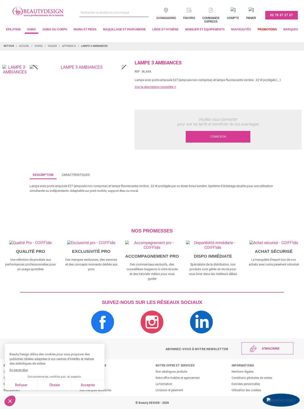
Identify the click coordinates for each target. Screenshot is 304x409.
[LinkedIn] (201, 336)
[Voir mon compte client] (233, 9)
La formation (164, 384)
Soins (31, 29)
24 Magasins (166, 18)
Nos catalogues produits (171, 371)
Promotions (267, 29)
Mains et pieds (85, 29)
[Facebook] (102, 336)
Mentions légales (243, 371)
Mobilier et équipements (205, 29)
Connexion (218, 136)
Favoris (189, 18)
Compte (233, 18)
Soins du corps (55, 29)
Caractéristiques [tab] (76, 175)
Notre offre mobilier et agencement (178, 378)
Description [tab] (43, 175)
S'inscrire (271, 348)
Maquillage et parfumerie (124, 29)
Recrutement (12, 390)
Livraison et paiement (169, 390)
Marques (290, 29)
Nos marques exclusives (95, 390)
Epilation (13, 29)
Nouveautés (241, 29)
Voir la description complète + (155, 87)
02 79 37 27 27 (281, 15)
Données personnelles (246, 384)
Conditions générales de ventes (252, 378)
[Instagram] (152, 336)
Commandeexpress (210, 19)
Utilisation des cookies (246, 390)
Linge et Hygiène (165, 29)
